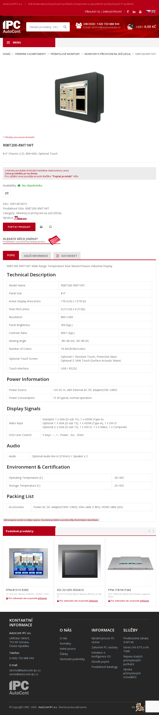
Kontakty (65, 643)
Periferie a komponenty (30, 54)
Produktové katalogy (105, 667)
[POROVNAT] (7, 193)
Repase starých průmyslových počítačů (133, 660)
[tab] (11, 255)
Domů (6, 54)
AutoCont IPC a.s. (47, 707)
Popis (11, 255)
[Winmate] (20, 218)
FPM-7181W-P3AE (119, 590)
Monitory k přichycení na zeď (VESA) (107, 54)
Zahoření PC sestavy (105, 647)
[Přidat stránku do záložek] (50, 227)
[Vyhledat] (65, 26)
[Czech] (148, 11)
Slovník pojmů (100, 661)
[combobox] (48, 26)
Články (64, 654)
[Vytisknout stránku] (40, 227)
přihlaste (42, 598)
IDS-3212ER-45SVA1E (70, 590)
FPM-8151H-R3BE (17, 590)
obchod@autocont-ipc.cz (25, 670)
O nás (63, 638)
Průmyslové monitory (65, 54)
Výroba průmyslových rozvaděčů (132, 673)
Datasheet (69, 256)
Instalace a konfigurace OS (101, 654)
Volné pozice (68, 648)
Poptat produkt (19, 227)
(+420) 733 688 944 (21, 658)
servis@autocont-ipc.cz (23, 674)
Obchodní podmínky (72, 659)
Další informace (36, 256)
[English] (153, 11)
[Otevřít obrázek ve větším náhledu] (79, 97)
